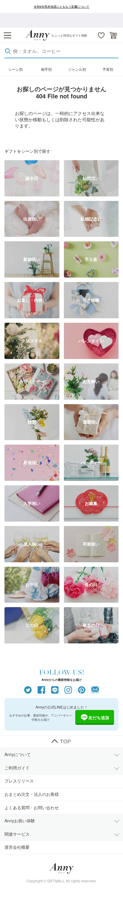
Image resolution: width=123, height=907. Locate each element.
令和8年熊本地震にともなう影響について (61, 6)
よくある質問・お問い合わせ (31, 807)
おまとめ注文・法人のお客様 (31, 794)
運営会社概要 (17, 847)
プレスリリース (19, 781)
